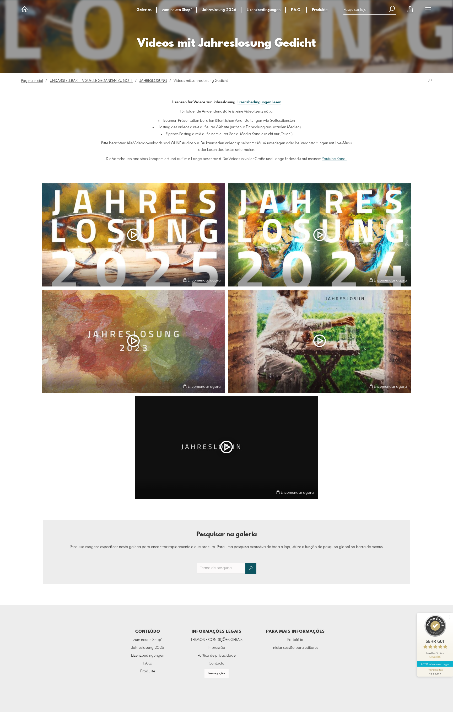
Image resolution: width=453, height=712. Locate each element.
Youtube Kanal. (334, 159)
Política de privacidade (216, 655)
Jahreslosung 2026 (219, 10)
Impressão (216, 648)
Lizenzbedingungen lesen (259, 102)
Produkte (320, 10)
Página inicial (32, 81)
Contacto (216, 663)
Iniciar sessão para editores (295, 648)
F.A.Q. (296, 10)
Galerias (144, 10)
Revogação (216, 673)
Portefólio (295, 640)
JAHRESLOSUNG (153, 81)
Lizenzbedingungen (264, 10)
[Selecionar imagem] (48, 280)
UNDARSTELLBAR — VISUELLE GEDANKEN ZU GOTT (91, 81)
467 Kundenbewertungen (435, 664)
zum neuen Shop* (177, 10)
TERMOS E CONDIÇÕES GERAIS (216, 640)
